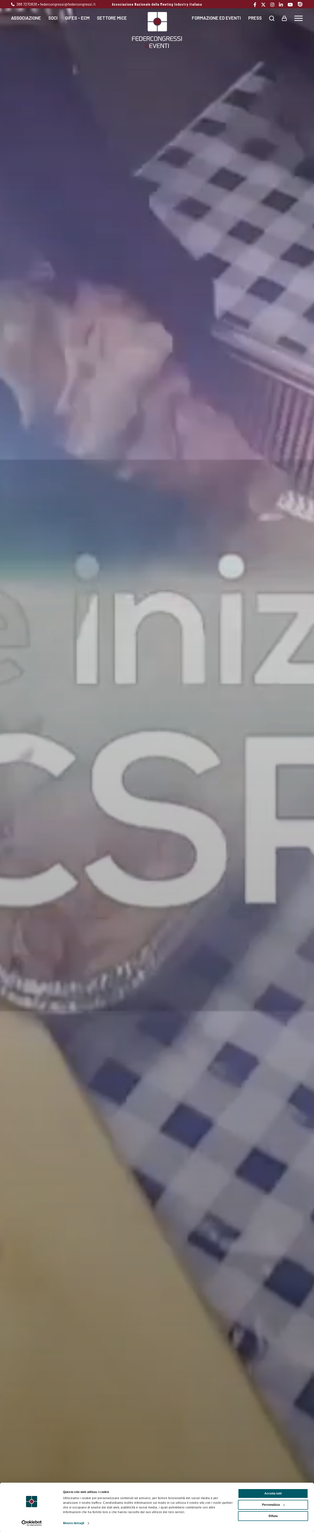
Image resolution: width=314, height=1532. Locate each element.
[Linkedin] (283, 4)
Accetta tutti (273, 1493)
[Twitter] (265, 4)
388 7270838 (26, 4)
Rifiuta (273, 1516)
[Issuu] (300, 4)
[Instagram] (274, 4)
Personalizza (271, 1504)
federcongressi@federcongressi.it (68, 4)
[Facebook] (256, 4)
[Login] (284, 18)
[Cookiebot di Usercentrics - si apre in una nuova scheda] (31, 1523)
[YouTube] (292, 4)
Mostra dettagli (73, 1523)
